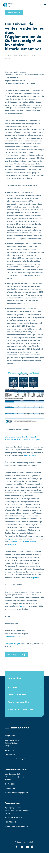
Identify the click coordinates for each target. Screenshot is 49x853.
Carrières (12, 687)
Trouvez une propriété (18, 701)
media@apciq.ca (12, 636)
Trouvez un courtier (17, 694)
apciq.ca (12, 538)
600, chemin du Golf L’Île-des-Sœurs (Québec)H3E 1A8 (14, 777)
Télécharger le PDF (15, 654)
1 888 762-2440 (10, 754)
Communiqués (22, 56)
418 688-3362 (10, 750)
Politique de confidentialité (20, 709)
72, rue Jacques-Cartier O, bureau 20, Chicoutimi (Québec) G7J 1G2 (16, 810)
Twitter (33, 541)
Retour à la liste (14, 12)
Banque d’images (12, 643)
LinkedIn (25, 541)
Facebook (16, 541)
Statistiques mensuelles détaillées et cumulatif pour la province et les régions (22, 438)
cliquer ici (35, 577)
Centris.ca (23, 606)
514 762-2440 (10, 784)
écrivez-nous (30, 455)
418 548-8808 (10, 817)
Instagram (11, 544)
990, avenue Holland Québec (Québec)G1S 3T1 (12, 743)
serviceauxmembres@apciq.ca (16, 759)
